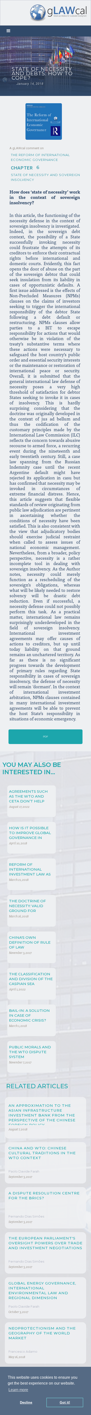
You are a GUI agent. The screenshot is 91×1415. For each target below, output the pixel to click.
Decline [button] (26, 1402)
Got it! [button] (65, 1402)
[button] (8, 31)
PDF (45, 736)
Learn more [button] (18, 1390)
